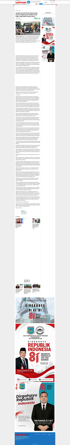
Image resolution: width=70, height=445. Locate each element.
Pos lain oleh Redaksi (24, 212)
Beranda (17, 10)
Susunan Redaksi (37, 434)
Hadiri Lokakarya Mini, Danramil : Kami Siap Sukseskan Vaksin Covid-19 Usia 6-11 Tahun (36, 226)
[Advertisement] (18, 6)
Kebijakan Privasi (43, 434)
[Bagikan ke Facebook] (36, 18)
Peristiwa (45, 2)
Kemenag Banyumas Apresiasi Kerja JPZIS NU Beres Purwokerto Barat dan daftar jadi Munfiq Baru (27, 291)
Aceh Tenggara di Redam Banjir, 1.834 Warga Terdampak (27, 281)
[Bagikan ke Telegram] (39, 18)
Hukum (19, 10)
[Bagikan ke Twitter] (37, 18)
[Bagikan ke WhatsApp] (38, 18)
